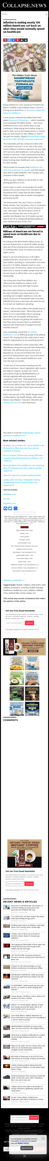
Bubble (19, 585)
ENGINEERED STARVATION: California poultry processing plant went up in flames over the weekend (27, 977)
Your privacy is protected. (13, 629)
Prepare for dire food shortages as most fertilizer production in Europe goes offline (27, 967)
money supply (26, 593)
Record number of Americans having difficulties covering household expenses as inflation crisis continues (23, 458)
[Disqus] (24, 751)
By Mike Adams (24, 951)
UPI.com (6, 499)
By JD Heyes (23, 970)
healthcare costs (20, 590)
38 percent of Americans (19, 120)
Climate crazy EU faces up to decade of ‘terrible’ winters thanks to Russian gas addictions (25, 936)
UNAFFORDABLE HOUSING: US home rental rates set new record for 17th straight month (27, 1027)
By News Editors (24, 940)
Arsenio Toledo (19, 36)
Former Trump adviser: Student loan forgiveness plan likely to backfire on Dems (27, 1098)
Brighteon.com (19, 435)
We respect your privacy (31, 1130)
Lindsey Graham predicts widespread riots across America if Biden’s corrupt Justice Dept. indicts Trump (28, 1067)
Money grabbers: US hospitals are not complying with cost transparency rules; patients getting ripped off (23, 468)
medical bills (14, 593)
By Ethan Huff (23, 912)
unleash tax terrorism (12, 403)
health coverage (36, 588)
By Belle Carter (24, 929)
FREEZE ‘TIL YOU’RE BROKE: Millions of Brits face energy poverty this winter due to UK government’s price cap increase (27, 1007)
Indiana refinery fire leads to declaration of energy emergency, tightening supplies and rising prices (27, 1089)
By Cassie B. (23, 921)
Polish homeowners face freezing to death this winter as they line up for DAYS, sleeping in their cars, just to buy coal (28, 1078)
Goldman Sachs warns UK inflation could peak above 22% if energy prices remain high (27, 926)
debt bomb (36, 585)
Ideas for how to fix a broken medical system (22, 475)
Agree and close (27, 1148)
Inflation (31, 590)
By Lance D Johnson (25, 962)
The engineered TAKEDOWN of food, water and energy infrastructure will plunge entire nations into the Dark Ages (28, 947)
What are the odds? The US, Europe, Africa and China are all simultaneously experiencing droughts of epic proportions (28, 1048)
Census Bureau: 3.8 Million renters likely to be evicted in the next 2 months (28, 997)
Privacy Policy (23, 1143)
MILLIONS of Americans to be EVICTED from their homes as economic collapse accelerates (28, 1058)
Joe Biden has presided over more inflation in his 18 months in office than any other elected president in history (23, 448)
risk (34, 593)
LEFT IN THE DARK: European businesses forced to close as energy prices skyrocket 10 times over (28, 957)
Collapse (26, 585)
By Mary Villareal (24, 1022)
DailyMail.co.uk (9, 494)
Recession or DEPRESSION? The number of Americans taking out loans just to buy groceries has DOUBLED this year (27, 908)
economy (24, 588)
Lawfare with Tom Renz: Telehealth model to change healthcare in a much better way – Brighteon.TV (21, 482)
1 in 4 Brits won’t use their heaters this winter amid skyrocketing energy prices (27, 918)
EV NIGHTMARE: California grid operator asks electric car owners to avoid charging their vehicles (27, 988)
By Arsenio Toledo (25, 992)
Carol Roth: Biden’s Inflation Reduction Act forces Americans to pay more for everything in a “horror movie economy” (28, 1018)
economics (15, 588)
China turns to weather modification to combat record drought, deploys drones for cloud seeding (28, 1037)
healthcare (7, 590)
